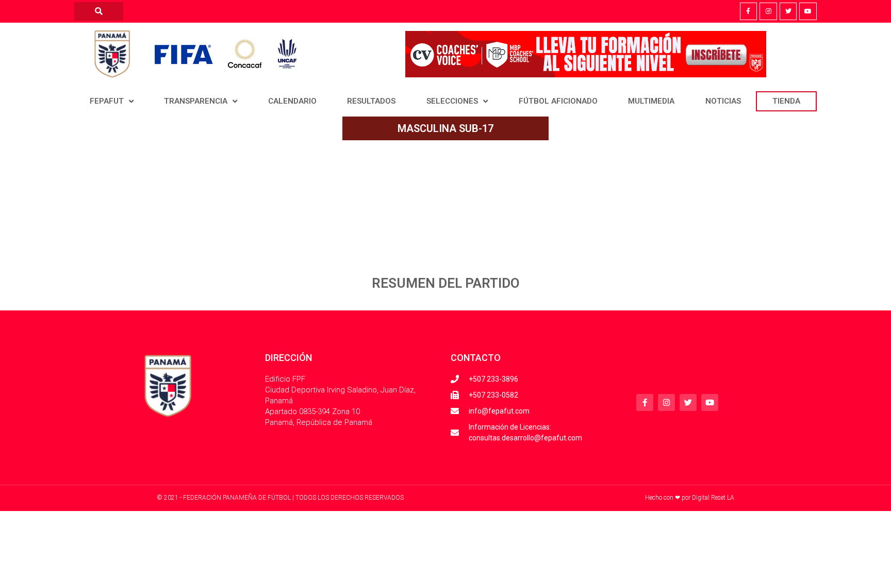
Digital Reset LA (713, 497)
